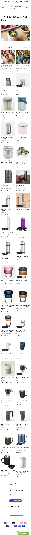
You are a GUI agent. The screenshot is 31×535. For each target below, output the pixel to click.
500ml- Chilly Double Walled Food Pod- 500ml (22, 66)
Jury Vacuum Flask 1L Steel (7, 232)
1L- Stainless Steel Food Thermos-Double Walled (6, 161)
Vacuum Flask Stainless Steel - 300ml (8, 210)
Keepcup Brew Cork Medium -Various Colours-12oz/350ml (23, 306)
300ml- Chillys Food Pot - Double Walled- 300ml (7, 66)
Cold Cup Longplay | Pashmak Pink (20, 331)
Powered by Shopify (18, 529)
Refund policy (26, 529)
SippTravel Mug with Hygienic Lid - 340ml (23, 354)
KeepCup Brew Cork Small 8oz (22, 281)
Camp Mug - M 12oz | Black (22, 400)
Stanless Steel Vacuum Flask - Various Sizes (23, 186)
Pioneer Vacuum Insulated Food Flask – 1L (7, 186)
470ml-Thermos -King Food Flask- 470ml (7, 89)
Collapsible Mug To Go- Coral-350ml (6, 401)
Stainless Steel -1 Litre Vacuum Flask (6, 257)
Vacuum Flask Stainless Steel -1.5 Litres (22, 257)
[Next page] (20, 483)
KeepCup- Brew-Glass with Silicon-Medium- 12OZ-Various (7, 307)
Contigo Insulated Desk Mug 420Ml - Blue (22, 448)
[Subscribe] (23, 495)
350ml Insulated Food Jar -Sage (22, 89)
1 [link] (11, 483)
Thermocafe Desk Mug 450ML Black (8, 471)
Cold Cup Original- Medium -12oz (7, 354)
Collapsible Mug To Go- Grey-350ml (22, 378)
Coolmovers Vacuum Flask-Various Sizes (22, 233)
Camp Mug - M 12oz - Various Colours (8, 448)
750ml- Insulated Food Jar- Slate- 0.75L (7, 138)
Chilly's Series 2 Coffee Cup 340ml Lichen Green (22, 472)
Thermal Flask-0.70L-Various (22, 209)
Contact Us (24, 533)
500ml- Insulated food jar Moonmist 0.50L (7, 113)
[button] (3, 7)
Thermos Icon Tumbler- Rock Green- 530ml (22, 425)
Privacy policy (16, 531)
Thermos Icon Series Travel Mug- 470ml (7, 425)
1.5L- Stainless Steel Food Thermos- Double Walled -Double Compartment (22, 162)
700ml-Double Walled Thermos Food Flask (21, 138)
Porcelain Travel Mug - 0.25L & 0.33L (7, 378)
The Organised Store (9, 529)
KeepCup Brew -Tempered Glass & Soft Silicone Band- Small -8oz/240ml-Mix (7, 282)
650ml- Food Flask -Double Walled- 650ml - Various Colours (22, 114)
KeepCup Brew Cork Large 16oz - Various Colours (7, 331)
